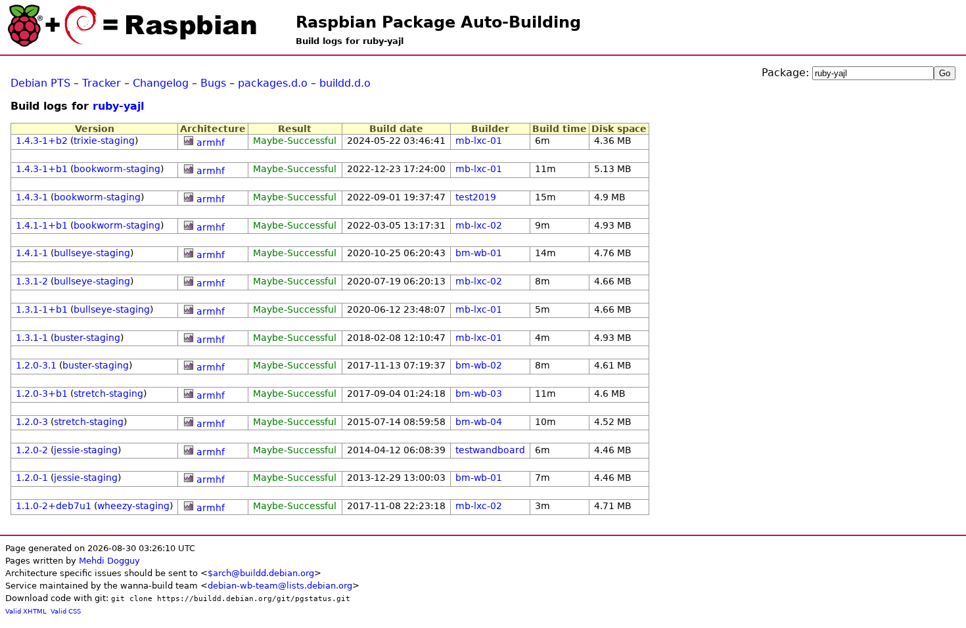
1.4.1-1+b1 (42, 225)
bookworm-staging (117, 169)
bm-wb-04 (478, 421)
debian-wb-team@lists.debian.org (280, 586)
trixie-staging (104, 140)
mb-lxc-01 (478, 140)
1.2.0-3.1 (36, 365)
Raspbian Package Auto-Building (438, 22)
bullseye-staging (92, 253)
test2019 (475, 197)
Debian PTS (40, 83)
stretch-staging (108, 393)
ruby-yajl (118, 106)
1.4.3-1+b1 (42, 169)
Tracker (101, 83)
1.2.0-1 (32, 477)
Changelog (161, 83)
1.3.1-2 (32, 281)
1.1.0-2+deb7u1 (53, 506)
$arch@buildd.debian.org (261, 573)
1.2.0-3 (32, 421)
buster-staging (87, 337)
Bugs (213, 83)
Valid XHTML (26, 611)
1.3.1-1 (32, 337)
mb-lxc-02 (478, 225)
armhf (210, 142)
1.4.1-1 (32, 253)
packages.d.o (273, 83)
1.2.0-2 (32, 450)
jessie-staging (86, 450)
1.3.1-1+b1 (42, 309)
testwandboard (490, 450)
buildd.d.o (345, 83)
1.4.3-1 (32, 197)
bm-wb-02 (478, 365)
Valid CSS (66, 611)
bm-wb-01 (478, 253)
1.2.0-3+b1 (42, 393)
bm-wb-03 (478, 393)
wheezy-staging (133, 506)
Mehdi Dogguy (109, 561)
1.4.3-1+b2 (42, 140)
